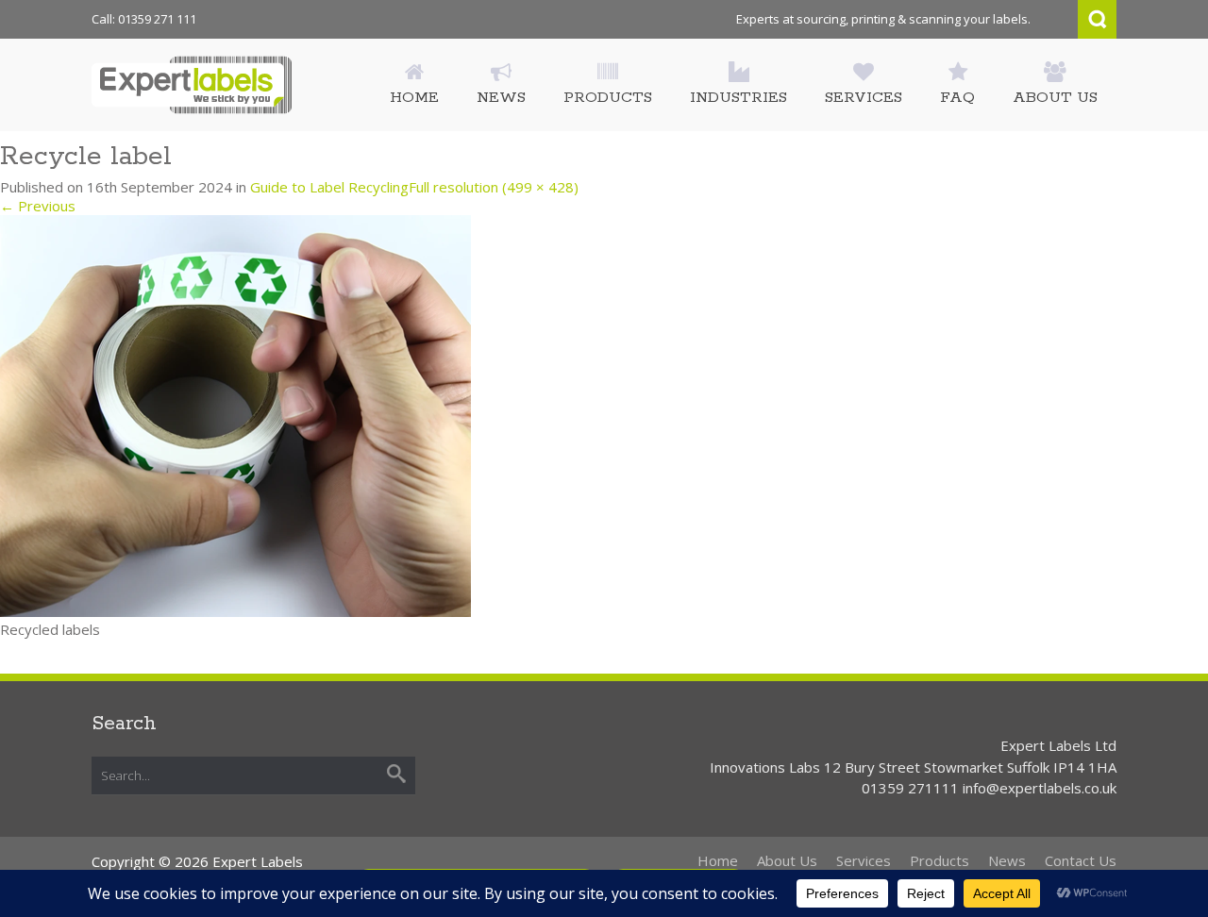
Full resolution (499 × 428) (494, 186)
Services (863, 860)
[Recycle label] (235, 415)
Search (1097, 19)
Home (717, 860)
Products (939, 860)
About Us (787, 860)
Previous (38, 205)
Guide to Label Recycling (329, 186)
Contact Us (1080, 860)
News (1007, 860)
